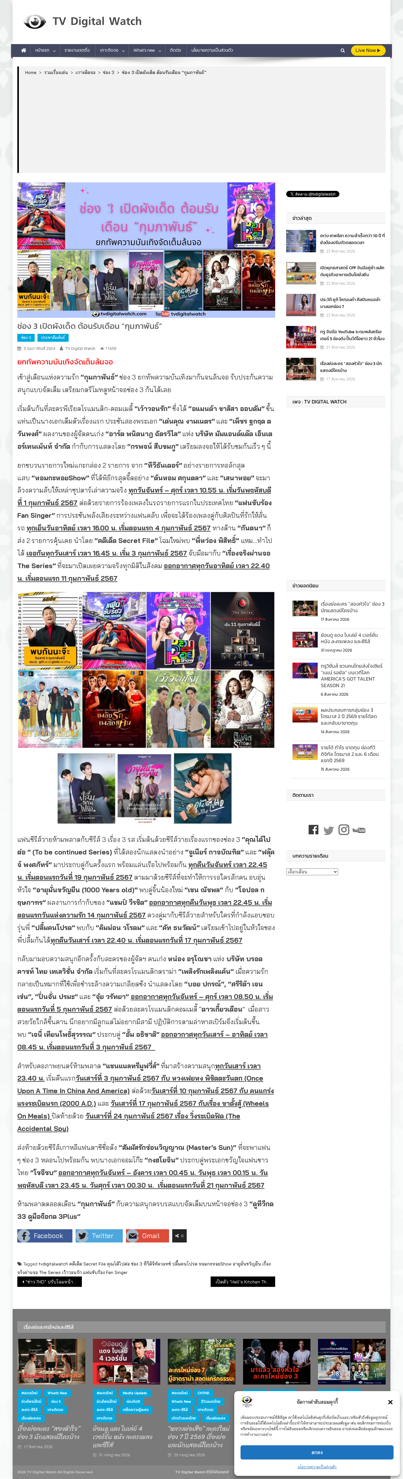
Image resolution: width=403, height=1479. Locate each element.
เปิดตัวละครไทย (184, 1418)
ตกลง (317, 1452)
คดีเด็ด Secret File (87, 1264)
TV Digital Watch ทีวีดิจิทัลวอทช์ (202, 1472)
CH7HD (203, 1393)
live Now (366, 50)
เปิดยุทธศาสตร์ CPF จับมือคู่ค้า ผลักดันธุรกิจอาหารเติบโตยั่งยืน (352, 271)
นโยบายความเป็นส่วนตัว (317, 1467)
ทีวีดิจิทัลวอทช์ (157, 1264)
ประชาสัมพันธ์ (53, 337)
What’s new (144, 50)
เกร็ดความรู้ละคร (136, 1410)
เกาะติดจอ (109, 50)
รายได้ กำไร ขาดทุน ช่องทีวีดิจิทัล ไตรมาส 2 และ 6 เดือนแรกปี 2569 (350, 754)
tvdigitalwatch (53, 1264)
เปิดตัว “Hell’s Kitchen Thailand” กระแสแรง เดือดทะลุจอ (245, 1282)
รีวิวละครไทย (210, 1401)
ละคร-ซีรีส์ (29, 1410)
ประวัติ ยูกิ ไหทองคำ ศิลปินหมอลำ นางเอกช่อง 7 (350, 303)
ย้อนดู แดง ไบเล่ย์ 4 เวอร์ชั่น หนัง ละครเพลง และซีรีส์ (349, 638)
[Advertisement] (202, 124)
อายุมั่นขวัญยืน (247, 1264)
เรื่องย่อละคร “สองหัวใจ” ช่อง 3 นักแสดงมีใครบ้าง (351, 367)
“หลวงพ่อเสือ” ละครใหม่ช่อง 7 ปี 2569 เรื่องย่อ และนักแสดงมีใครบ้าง (199, 1437)
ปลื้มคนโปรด (184, 1264)
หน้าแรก (42, 50)
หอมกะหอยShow (215, 1264)
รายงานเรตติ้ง (77, 50)
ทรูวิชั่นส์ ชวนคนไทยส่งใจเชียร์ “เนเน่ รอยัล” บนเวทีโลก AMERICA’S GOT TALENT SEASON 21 (352, 675)
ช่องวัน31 (133, 1401)
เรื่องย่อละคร (31, 1418)
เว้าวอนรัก (72, 1272)
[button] (390, 1402)
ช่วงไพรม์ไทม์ (31, 1401)
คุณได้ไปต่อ (118, 1264)
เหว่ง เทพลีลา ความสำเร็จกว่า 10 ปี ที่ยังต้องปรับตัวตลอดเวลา (352, 239)
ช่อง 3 (26, 337)
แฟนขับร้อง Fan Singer (105, 1272)
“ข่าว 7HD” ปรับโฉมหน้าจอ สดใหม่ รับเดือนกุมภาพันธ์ (54, 1282)
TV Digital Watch (80, 348)
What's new (57, 1393)
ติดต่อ (175, 50)
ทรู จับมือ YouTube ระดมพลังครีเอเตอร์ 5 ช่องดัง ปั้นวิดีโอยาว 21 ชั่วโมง (352, 335)
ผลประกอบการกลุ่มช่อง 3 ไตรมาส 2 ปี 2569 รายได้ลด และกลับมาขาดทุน (349, 716)
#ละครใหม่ (29, 1393)
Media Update (135, 1393)
